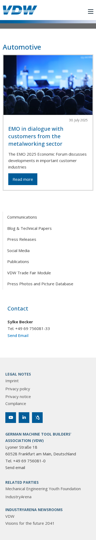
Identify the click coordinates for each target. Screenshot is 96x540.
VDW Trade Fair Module (29, 272)
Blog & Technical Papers (29, 228)
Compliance (15, 403)
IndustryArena (18, 496)
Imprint (12, 380)
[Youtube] (10, 417)
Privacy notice (18, 396)
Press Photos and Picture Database (40, 283)
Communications (22, 217)
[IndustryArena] (37, 417)
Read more (23, 179)
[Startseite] (20, 10)
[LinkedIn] (24, 417)
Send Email (18, 335)
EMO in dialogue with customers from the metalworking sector (35, 136)
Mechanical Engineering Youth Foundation (43, 488)
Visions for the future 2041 (30, 523)
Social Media (18, 250)
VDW (9, 516)
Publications (18, 261)
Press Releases (21, 239)
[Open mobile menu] (90, 11)
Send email (15, 467)
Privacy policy (17, 388)
